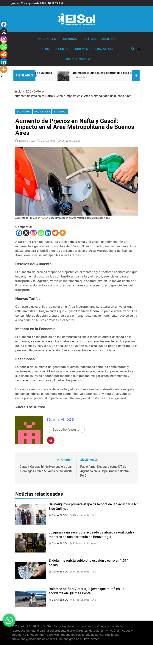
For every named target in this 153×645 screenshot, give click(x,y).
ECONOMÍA (23, 111)
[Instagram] (33, 233)
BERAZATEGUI (103, 49)
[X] (26, 233)
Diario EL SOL (27, 141)
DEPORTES (62, 49)
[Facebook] (19, 233)
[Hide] (1, 76)
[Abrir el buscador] (132, 48)
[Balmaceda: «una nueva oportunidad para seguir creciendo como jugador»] (55, 80)
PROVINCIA (69, 39)
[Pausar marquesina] (136, 75)
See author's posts (66, 429)
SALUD (44, 49)
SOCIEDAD (108, 39)
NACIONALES (47, 39)
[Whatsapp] (41, 233)
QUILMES (81, 49)
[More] (62, 233)
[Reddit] (55, 233)
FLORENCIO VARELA (76, 59)
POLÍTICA (89, 39)
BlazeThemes (90, 639)
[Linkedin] (48, 233)
